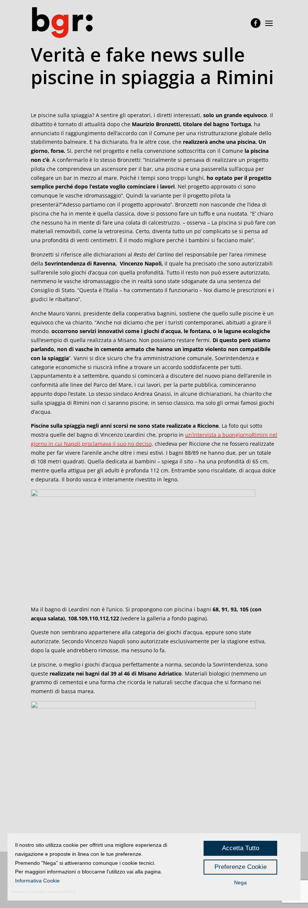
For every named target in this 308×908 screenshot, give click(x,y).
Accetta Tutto (240, 848)
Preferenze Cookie (240, 866)
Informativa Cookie (37, 881)
